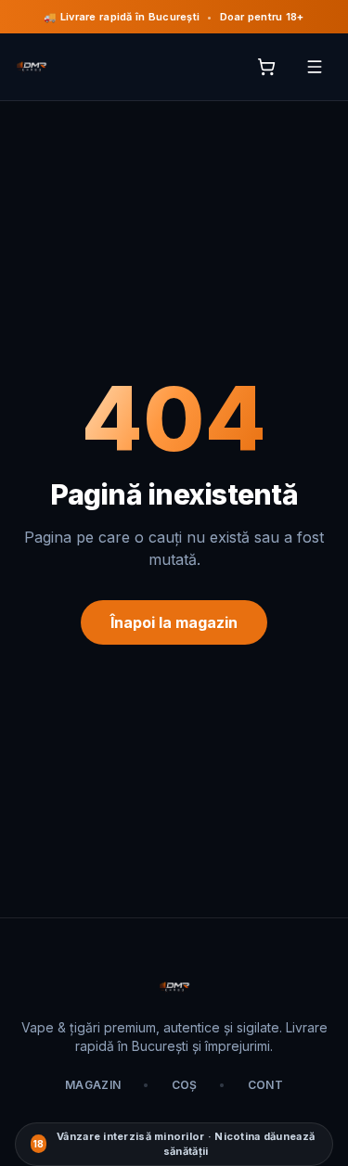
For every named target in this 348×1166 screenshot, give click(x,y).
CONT (265, 1085)
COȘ (185, 1085)
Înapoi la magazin (174, 622)
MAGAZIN (93, 1085)
